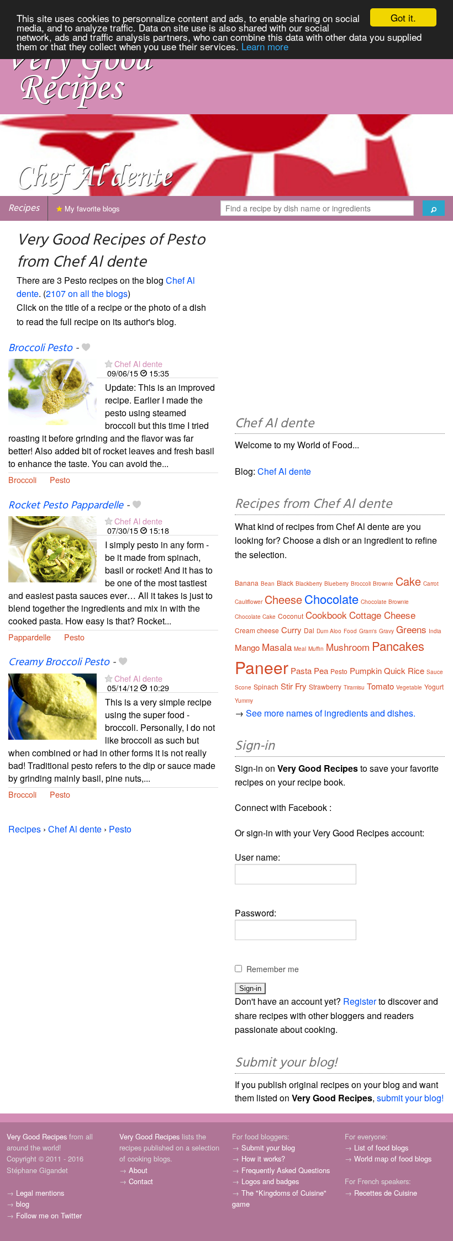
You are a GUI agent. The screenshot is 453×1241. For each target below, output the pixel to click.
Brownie (383, 583)
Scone (243, 687)
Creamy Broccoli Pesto (58, 662)
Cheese (283, 599)
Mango (247, 647)
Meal (300, 649)
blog (22, 1203)
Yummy (244, 700)
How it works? (263, 1158)
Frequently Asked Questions (285, 1170)
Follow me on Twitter (49, 1215)
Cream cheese (257, 630)
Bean (268, 583)
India (435, 631)
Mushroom (348, 647)
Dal (309, 630)
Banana (247, 582)
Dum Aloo (329, 631)
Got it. (403, 17)
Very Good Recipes (37, 1136)
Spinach (266, 686)
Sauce (434, 672)
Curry (291, 629)
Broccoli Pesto (40, 348)
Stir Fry (294, 686)
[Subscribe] (108, 363)
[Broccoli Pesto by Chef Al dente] (52, 390)
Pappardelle (29, 637)
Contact (141, 1181)
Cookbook (326, 615)
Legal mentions (40, 1192)
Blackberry (309, 583)
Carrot (431, 583)
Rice (416, 670)
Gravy (386, 631)
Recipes (23, 208)
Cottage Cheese (382, 615)
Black (285, 582)
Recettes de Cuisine (385, 1192)
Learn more (264, 46)
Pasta (301, 670)
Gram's (368, 631)
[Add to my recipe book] (86, 348)
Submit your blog (268, 1147)
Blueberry (336, 583)
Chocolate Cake (255, 616)
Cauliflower (248, 602)
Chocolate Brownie (385, 602)
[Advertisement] (340, 320)
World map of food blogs (392, 1158)
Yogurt (434, 686)
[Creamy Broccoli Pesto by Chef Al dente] (52, 705)
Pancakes (398, 645)
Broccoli (22, 479)
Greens (411, 629)
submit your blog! (410, 1097)
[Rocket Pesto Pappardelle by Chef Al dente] (52, 548)
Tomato (380, 686)
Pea (321, 670)
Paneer (261, 667)
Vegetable (409, 687)
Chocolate (331, 598)
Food (350, 631)
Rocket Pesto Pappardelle (65, 505)
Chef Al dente (138, 363)
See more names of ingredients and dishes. (330, 713)
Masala (277, 647)
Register (359, 1001)
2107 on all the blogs (87, 293)
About (138, 1170)
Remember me (272, 968)
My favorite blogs (91, 208)
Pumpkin (366, 670)
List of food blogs (381, 1147)
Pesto (60, 479)
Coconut (290, 615)
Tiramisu (354, 687)
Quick (394, 670)
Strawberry (325, 686)
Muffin (316, 649)
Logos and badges (270, 1181)
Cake (408, 581)
